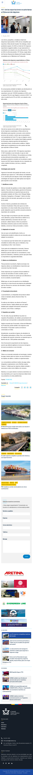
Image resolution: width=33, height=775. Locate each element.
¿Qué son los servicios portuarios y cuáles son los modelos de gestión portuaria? (19, 642)
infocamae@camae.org (10, 741)
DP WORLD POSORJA (22, 422)
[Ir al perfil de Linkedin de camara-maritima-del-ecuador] (11, 763)
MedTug (12, 482)
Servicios (3, 727)
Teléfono (5, 532)
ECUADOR (15, 383)
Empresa (5, 518)
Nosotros (3, 725)
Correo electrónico (7, 525)
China (10, 383)
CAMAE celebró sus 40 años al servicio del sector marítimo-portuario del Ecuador (18, 679)
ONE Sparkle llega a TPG (16, 672)
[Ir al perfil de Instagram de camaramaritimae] (6, 763)
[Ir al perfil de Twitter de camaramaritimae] (9, 763)
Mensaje (5, 539)
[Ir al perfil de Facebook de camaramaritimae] (3, 763)
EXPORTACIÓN (11, 453)
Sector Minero (18, 453)
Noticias (3, 729)
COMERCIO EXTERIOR (6, 422)
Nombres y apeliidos (8, 511)
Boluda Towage (5, 482)
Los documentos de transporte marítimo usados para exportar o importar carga (19, 650)
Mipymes (3, 385)
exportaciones (23, 383)
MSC (16, 482)
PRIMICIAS (9, 380)
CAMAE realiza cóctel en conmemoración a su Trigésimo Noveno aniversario (19, 697)
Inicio (2, 723)
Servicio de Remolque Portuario (9, 484)
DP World (14, 422)
